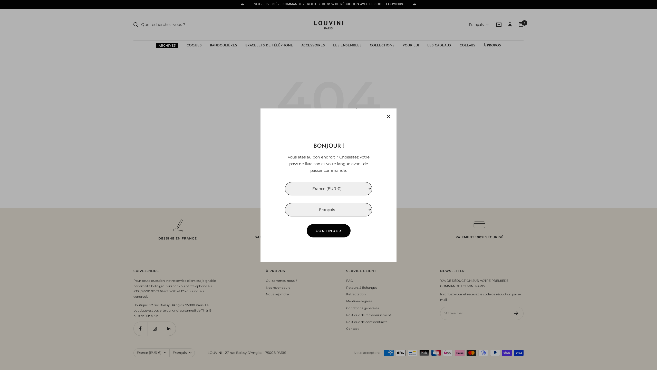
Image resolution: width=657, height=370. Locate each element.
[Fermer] (388, 116)
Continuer (329, 230)
